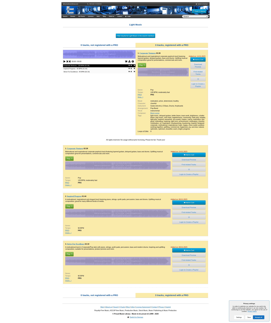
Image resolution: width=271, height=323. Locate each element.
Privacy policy (252, 311)
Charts (122, 307)
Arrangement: (143, 108)
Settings (239, 317)
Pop (151, 90)
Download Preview (198, 65)
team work (185, 115)
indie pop (195, 117)
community (187, 117)
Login (128, 16)
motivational (162, 125)
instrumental (155, 111)
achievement (183, 121)
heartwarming (176, 123)
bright (180, 129)
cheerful (153, 103)
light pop (153, 119)
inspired (161, 119)
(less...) (140, 97)
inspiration (166, 123)
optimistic (154, 129)
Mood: (140, 101)
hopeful (194, 123)
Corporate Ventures (148, 53)
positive (201, 125)
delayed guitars (165, 115)
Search (65, 16)
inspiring (167, 121)
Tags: (140, 115)
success (195, 127)
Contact (119, 16)
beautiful (169, 129)
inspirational (173, 125)
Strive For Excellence (75, 244)
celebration (154, 123)
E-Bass (165, 106)
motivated (154, 101)
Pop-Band (154, 108)
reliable (202, 117)
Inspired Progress (74, 196)
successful (177, 119)
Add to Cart (198, 59)
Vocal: (140, 111)
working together (156, 127)
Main (102, 307)
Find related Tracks (198, 72)
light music (154, 115)
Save (249, 317)
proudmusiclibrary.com (71, 4)
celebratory (193, 121)
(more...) (68, 185)
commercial (174, 127)
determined (168, 101)
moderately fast (164, 92)
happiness (184, 127)
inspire (184, 119)
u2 (161, 123)
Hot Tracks (81, 16)
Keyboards (179, 106)
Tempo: (140, 92)
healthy (176, 101)
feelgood (201, 123)
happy (185, 125)
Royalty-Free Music (101, 310)
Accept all (258, 317)
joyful (195, 125)
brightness (194, 115)
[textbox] (194, 16)
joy (190, 127)
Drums (171, 106)
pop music (159, 117)
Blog (104, 16)
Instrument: (142, 106)
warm (175, 129)
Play (141, 65)
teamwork (168, 119)
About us (111, 16)
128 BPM (153, 92)
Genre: (140, 90)
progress (186, 129)
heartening (186, 123)
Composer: (142, 113)
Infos (98, 16)
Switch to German (203, 4)
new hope (167, 117)
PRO (139, 95)
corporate (154, 125)
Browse (73, 16)
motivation (197, 119)
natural (201, 127)
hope (180, 125)
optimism (161, 129)
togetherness (177, 117)
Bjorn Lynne (154, 113)
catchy (189, 119)
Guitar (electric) (156, 106)
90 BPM (81, 228)
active (161, 101)
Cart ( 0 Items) (200, 11)
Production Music (131, 310)
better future (176, 115)
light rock (174, 121)
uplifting (167, 127)
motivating (159, 121)
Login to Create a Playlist (197, 85)
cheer (190, 125)
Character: (142, 103)
